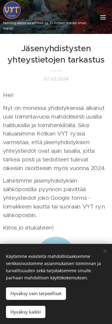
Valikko (103, 17)
